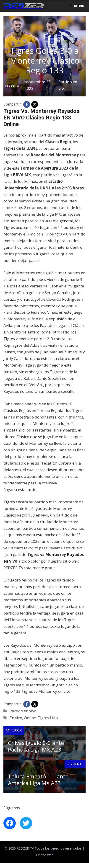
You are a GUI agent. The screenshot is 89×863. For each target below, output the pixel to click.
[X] (34, 104)
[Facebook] (26, 104)
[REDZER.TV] (23, 6)
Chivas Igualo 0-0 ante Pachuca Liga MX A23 (36, 746)
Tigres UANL (49, 717)
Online (30, 717)
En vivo (16, 717)
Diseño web (44, 855)
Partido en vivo (23, 710)
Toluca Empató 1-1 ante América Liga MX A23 (38, 780)
